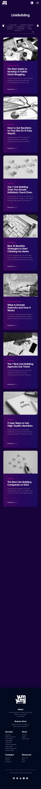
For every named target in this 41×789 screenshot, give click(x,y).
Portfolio (24, 735)
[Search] (33, 32)
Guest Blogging (9, 637)
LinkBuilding (20, 27)
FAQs (23, 762)
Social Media (13, 25)
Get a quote (20, 668)
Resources (25, 758)
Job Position (7, 591)
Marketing (10, 27)
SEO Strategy (9, 739)
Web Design (8, 644)
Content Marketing (10, 744)
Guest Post (8, 742)
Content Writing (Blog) (11, 634)
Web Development (10, 647)
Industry (6, 616)
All (4, 25)
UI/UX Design (21, 29)
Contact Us (8, 762)
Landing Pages (9, 750)
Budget (5, 600)
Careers (7, 760)
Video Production (9, 628)
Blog (23, 760)
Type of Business (9, 608)
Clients (24, 737)
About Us (8, 758)
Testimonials (25, 739)
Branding (10, 29)
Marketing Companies (27, 25)
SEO (29, 27)
